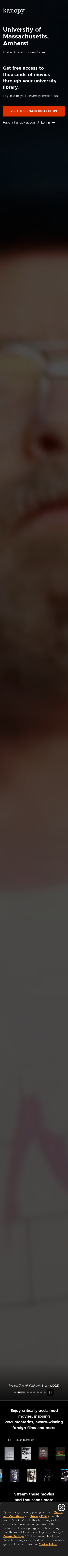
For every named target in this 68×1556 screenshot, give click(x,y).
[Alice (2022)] (31, 1392)
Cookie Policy (48, 1544)
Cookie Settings (13, 1536)
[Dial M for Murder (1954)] (38, 1392)
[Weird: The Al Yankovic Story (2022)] (21, 1392)
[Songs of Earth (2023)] (28, 1392)
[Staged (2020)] (34, 1392)
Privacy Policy (39, 1516)
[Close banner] (62, 1507)
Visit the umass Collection (34, 111)
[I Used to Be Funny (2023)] (15, 1392)
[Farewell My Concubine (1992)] (41, 1392)
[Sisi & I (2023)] (45, 1392)
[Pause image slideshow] (50, 1392)
